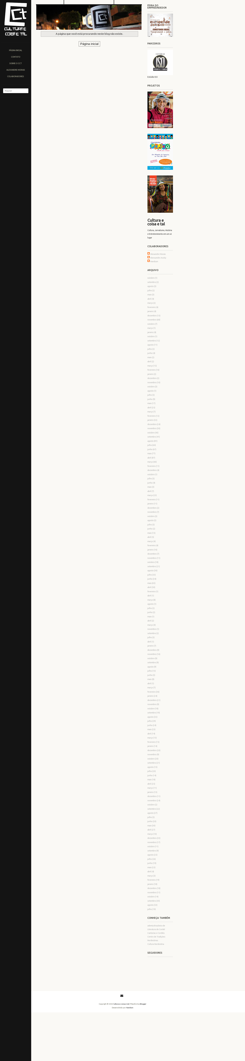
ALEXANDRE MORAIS (15, 69)
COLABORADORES (16, 76)
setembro (151, 282)
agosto (150, 286)
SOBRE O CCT (15, 63)
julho (149, 290)
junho (149, 353)
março (150, 303)
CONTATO (15, 56)
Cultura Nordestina (155, 944)
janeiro (150, 311)
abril (149, 299)
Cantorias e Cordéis (156, 933)
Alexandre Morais (158, 254)
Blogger (143, 1004)
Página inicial (16, 50)
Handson (154, 261)
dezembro (152, 315)
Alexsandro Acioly (158, 258)
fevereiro (151, 307)
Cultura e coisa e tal (156, 222)
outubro (151, 278)
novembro (151, 320)
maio (149, 294)
